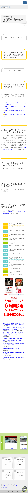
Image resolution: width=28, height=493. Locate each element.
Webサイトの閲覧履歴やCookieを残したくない (16, 271)
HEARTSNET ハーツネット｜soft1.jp (11, 2)
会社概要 (5, 487)
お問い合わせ (17, 485)
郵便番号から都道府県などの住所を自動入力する (16, 246)
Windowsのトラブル (16, 10)
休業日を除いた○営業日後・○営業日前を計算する (16, 231)
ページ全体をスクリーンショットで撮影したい (16, 242)
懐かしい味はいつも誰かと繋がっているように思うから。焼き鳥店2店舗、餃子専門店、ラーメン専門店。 (14, 334)
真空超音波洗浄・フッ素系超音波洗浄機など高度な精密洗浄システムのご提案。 (13, 328)
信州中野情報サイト (7, 485)
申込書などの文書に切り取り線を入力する (16, 261)
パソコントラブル (8, 10)
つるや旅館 (11, 447)
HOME (2, 10)
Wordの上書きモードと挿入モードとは (16, 254)
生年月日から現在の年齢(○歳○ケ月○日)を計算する (16, 257)
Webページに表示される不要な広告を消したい (16, 239)
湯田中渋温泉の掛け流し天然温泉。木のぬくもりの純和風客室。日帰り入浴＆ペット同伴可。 (13, 323)
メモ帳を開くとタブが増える (15, 274)
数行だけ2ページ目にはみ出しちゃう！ (20, 473)
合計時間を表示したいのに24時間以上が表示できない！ (20, 463)
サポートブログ (16, 484)
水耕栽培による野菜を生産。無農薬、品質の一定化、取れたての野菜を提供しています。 (13, 339)
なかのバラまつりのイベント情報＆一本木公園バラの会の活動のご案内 (13, 344)
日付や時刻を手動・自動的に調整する (16, 235)
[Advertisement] (14, 378)
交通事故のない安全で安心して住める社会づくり (13, 357)
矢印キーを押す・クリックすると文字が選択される (16, 250)
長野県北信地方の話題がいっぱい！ (11, 348)
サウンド (23, 10)
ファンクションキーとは (14, 268)
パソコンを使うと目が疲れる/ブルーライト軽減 (16, 224)
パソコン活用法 (6, 484)
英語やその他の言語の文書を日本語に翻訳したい (16, 265)
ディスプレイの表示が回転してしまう (16, 227)
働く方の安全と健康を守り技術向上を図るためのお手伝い (13, 353)
